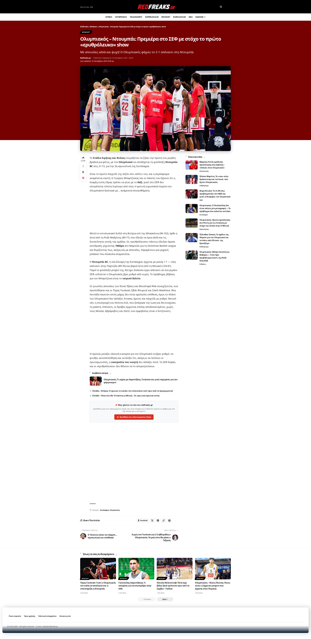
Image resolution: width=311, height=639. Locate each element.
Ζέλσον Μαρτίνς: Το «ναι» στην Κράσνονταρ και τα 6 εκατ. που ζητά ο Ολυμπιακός (214, 179)
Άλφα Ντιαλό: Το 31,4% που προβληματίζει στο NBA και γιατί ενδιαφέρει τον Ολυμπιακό (214, 193)
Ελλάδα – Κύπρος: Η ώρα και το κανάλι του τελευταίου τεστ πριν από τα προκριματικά (132, 391)
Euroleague (104, 510)
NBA (201, 200)
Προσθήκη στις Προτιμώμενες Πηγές (134, 417)
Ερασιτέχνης (204, 229)
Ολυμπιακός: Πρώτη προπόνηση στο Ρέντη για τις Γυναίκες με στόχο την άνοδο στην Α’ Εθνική (214, 223)
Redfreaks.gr (85, 58)
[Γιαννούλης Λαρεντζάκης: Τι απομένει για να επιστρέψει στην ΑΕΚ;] (136, 568)
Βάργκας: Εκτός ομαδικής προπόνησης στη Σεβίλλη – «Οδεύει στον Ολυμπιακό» (212, 165)
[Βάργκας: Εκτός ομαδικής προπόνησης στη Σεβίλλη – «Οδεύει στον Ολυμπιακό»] (192, 165)
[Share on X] (83, 172)
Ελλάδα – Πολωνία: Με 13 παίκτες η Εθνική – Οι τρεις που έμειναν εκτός (126, 395)
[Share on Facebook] (83, 166)
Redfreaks (84, 27)
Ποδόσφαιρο (204, 186)
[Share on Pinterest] (83, 178)
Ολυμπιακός (115, 510)
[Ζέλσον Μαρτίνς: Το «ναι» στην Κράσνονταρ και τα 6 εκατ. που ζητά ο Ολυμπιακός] (192, 179)
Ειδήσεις (202, 264)
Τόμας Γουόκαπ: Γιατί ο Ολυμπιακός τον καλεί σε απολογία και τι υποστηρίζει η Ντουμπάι (98, 585)
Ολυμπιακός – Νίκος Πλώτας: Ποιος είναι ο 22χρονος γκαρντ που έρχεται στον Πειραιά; (212, 585)
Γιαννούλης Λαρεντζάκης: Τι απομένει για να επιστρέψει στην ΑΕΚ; (134, 585)
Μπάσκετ (93, 27)
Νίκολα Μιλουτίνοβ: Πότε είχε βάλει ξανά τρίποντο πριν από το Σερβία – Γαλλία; (173, 585)
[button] (221, 6)
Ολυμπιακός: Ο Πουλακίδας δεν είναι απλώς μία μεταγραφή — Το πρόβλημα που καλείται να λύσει (215, 208)
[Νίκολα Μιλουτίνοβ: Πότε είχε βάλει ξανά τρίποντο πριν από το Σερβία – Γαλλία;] (175, 568)
